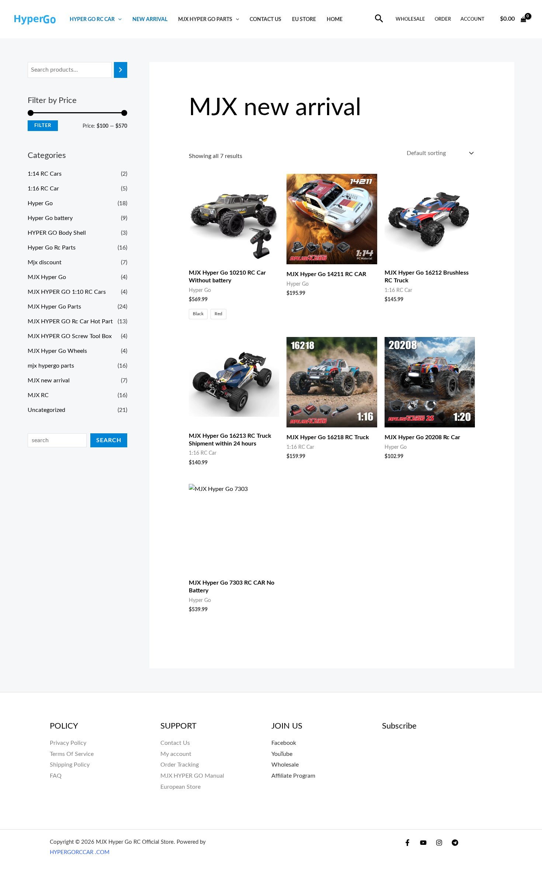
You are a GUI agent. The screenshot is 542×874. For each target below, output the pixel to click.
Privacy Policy (68, 743)
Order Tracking (179, 765)
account (472, 19)
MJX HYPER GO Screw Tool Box (70, 336)
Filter (42, 125)
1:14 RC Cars (45, 174)
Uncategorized (46, 410)
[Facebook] (407, 842)
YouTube (281, 754)
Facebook (283, 743)
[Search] (120, 70)
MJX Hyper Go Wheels (57, 351)
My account (175, 754)
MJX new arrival (49, 380)
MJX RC (38, 395)
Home (335, 19)
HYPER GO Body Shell (57, 233)
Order (443, 19)
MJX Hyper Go (47, 277)
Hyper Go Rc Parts (52, 248)
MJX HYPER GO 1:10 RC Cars (67, 292)
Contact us (265, 19)
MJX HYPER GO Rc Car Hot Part (70, 321)
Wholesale (410, 19)
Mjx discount (45, 262)
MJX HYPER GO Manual (192, 776)
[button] (118, 19)
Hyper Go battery (50, 218)
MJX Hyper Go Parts (205, 19)
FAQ (56, 776)
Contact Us (175, 743)
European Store (180, 787)
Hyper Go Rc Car (92, 19)
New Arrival (149, 19)
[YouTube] (423, 842)
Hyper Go (40, 203)
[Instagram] (439, 842)
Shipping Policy (70, 765)
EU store (304, 19)
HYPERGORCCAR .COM (80, 852)
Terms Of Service (72, 754)
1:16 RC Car (43, 189)
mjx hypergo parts (51, 366)
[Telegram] (455, 842)
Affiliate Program (293, 776)
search (108, 440)
